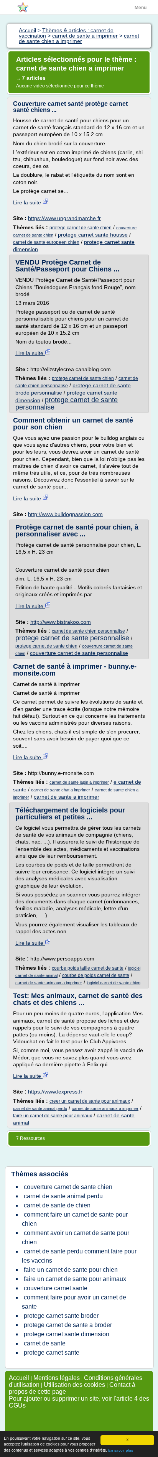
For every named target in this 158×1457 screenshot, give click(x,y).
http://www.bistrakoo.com (60, 622)
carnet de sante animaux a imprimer (48, 982)
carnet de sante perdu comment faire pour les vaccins (79, 1256)
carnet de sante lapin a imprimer (79, 782)
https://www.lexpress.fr (55, 1092)
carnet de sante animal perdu (40, 1108)
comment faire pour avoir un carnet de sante (74, 1302)
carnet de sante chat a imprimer (60, 790)
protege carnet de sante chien (80, 227)
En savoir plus (120, 1450)
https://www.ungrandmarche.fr (64, 218)
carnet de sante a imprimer (66, 797)
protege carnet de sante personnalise (66, 403)
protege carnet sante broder (61, 1315)
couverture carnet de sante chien (68, 1187)
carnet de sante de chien (57, 1205)
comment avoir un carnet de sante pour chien (75, 1237)
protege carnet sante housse (93, 235)
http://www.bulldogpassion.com (65, 514)
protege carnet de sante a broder (68, 1325)
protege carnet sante (51, 1352)
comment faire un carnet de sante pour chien (75, 1219)
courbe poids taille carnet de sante (87, 968)
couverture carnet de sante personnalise (79, 653)
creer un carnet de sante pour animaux (89, 1101)
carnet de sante (45, 1343)
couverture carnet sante (55, 1288)
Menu (140, 7)
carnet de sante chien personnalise (88, 631)
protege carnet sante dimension (66, 1334)
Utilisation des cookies (74, 1384)
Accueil (19, 1378)
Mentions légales (56, 1378)
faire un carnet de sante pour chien (71, 1269)
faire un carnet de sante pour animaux (52, 1115)
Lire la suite (28, 202)
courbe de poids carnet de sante (95, 975)
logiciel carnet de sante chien (113, 982)
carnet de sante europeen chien (46, 242)
